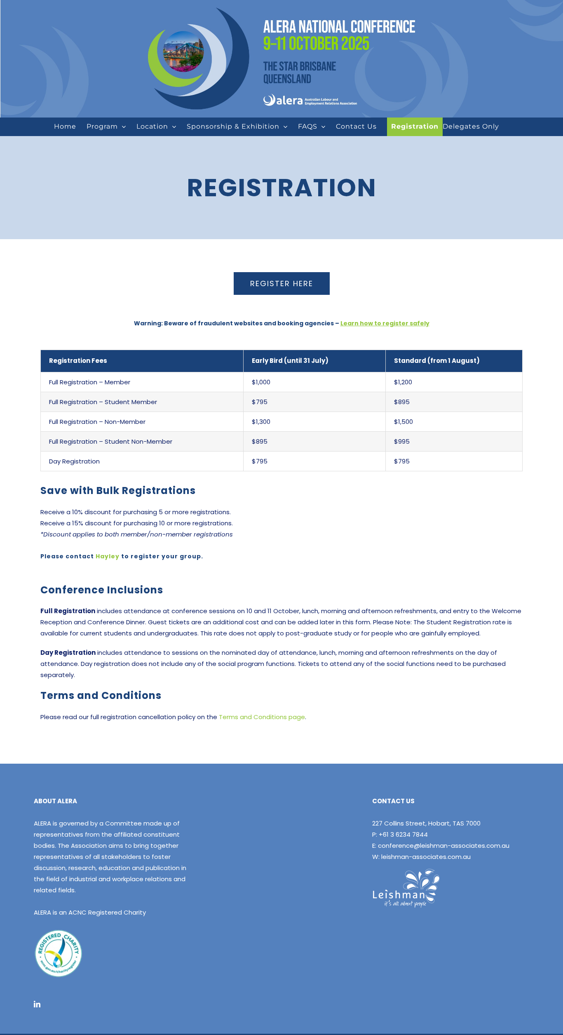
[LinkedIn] (37, 1004)
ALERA (42, 823)
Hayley (108, 556)
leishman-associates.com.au (426, 856)
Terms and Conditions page (262, 717)
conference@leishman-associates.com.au (443, 845)
